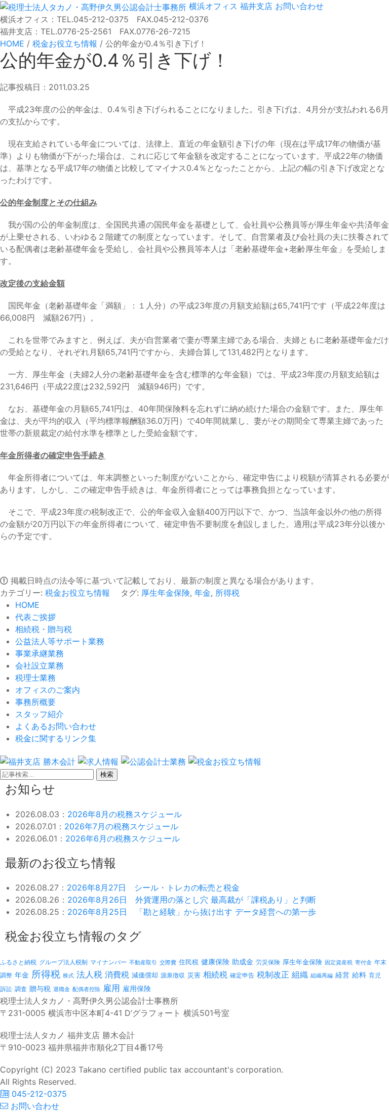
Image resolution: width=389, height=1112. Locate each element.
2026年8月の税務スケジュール (124, 814)
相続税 (215, 974)
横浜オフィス (213, 6)
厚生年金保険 (165, 593)
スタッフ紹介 (39, 714)
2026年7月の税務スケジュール (121, 826)
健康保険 (215, 961)
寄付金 (363, 962)
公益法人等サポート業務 (59, 641)
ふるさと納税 (18, 962)
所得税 (227, 593)
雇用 (111, 988)
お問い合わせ (298, 6)
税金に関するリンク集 (55, 738)
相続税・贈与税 (43, 629)
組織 (300, 974)
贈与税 (40, 988)
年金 (202, 593)
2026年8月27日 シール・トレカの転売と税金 (153, 887)
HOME (27, 605)
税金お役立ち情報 (77, 593)
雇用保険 (137, 988)
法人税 (89, 974)
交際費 (168, 962)
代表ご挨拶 (35, 617)
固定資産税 (339, 962)
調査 (21, 989)
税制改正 (273, 975)
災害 (194, 975)
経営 (342, 974)
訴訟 (6, 989)
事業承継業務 (39, 653)
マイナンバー (108, 962)
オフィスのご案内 (47, 690)
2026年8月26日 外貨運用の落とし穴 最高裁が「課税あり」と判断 (191, 900)
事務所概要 (35, 702)
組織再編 (321, 975)
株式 (68, 975)
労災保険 (268, 962)
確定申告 (242, 975)
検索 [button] (106, 774)
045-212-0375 (38, 1094)
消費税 (117, 974)
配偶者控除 (86, 989)
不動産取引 (143, 962)
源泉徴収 (173, 975)
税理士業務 (35, 678)
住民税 (189, 962)
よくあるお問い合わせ (55, 726)
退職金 (61, 989)
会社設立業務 (39, 665)
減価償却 (145, 975)
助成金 (242, 962)
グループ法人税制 (63, 962)
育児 (375, 975)
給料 (359, 974)
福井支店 (255, 6)
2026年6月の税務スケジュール (122, 838)
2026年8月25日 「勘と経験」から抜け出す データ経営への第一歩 (191, 912)
